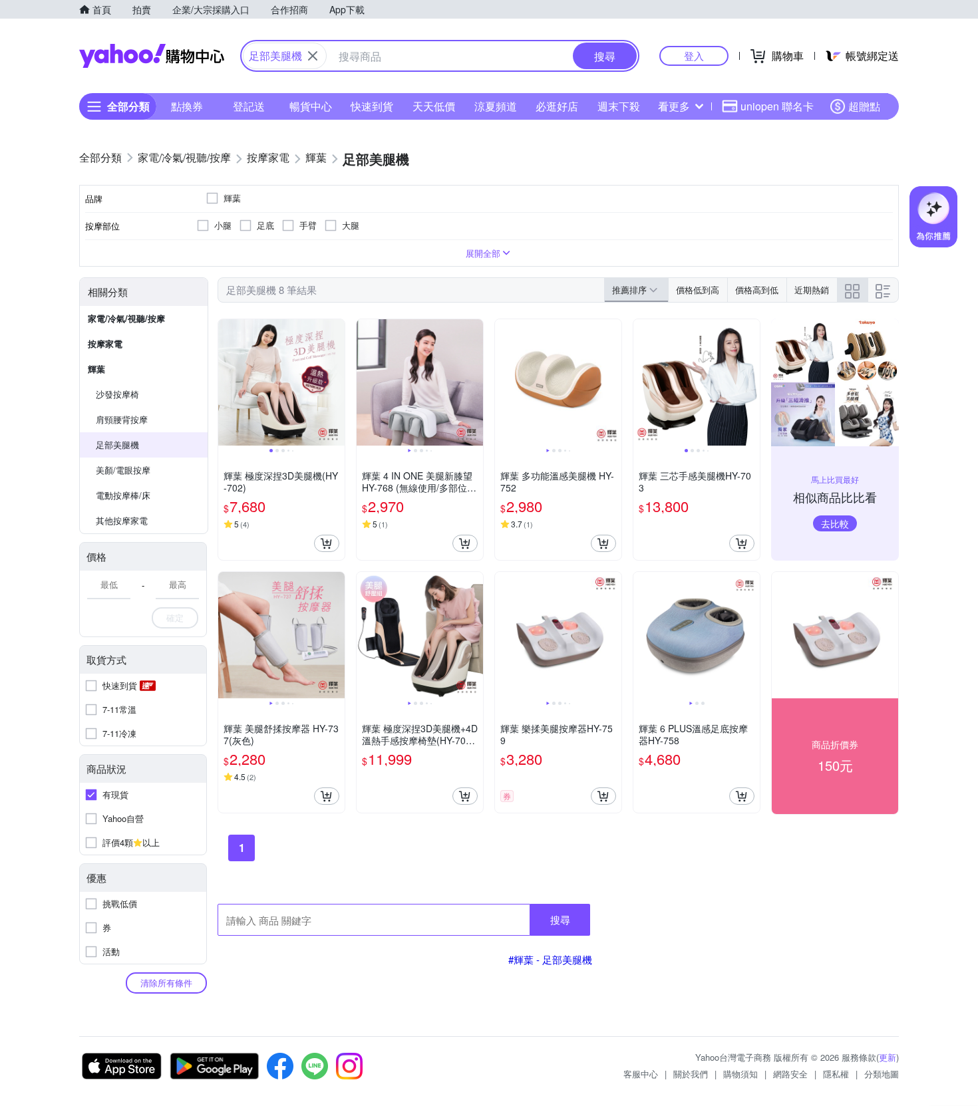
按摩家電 (105, 343)
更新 (887, 1057)
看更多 (674, 106)
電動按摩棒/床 (123, 495)
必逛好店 (557, 106)
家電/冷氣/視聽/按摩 (126, 318)
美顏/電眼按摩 (123, 470)
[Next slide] (336, 382)
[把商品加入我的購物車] (326, 543)
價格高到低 (756, 289)
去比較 (835, 523)
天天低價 (433, 106)
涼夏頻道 (495, 106)
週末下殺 (618, 106)
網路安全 (790, 1073)
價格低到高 (697, 289)
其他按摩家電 (122, 520)
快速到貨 (372, 106)
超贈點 (864, 106)
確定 (175, 617)
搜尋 (560, 919)
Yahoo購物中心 (151, 56)
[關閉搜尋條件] (313, 56)
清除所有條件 (166, 982)
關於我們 (690, 1073)
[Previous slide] (227, 382)
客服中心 (640, 1073)
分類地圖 (881, 1073)
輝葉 (96, 368)
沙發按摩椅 (117, 394)
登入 (694, 56)
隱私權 (836, 1073)
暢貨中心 (310, 106)
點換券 (187, 106)
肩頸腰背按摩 (122, 419)
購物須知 (740, 1073)
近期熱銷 (811, 289)
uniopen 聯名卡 (777, 106)
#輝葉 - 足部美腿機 (550, 959)
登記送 (249, 106)
